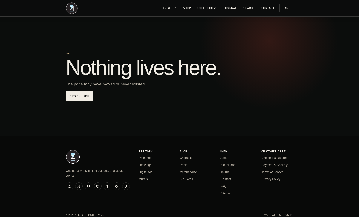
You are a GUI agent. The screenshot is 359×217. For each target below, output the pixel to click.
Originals (186, 157)
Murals (143, 179)
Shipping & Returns (274, 157)
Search (249, 8)
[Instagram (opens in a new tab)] (69, 186)
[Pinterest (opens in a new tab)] (98, 186)
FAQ (223, 186)
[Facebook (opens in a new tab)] (88, 186)
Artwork (170, 8)
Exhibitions (227, 165)
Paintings (145, 157)
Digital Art (145, 172)
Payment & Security (274, 165)
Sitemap (225, 193)
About (224, 157)
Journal (230, 8)
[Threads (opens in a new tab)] (116, 186)
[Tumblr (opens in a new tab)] (107, 186)
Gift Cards (186, 179)
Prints (183, 165)
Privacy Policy (270, 179)
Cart (286, 8)
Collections (207, 8)
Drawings (145, 165)
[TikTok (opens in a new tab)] (126, 186)
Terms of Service (272, 172)
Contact (267, 8)
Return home (79, 96)
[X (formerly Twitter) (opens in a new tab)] (79, 186)
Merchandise (188, 172)
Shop (187, 8)
